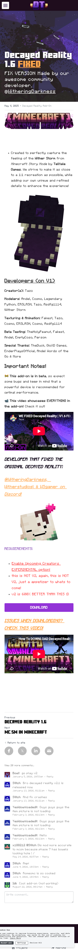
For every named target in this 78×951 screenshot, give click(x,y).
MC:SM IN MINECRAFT (26, 732)
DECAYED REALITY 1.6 (25, 722)
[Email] (49, 751)
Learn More (15, 938)
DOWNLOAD (39, 607)
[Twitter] (22, 751)
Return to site (16, 743)
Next (7, 728)
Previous (10, 717)
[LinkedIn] (35, 751)
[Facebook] (9, 751)
